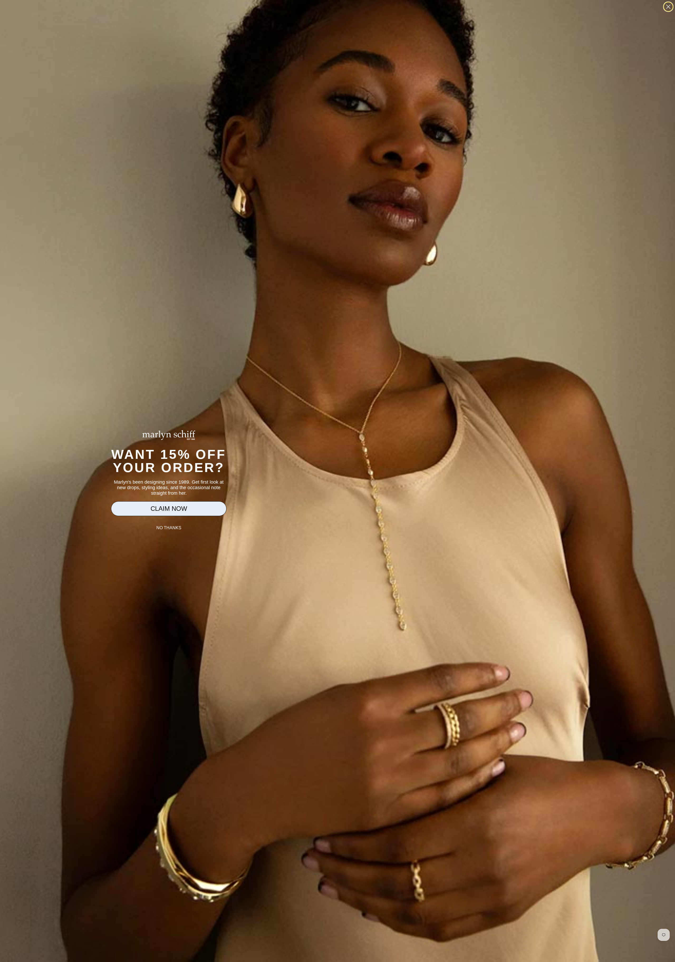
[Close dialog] (668, 6)
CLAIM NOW (169, 508)
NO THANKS (168, 528)
